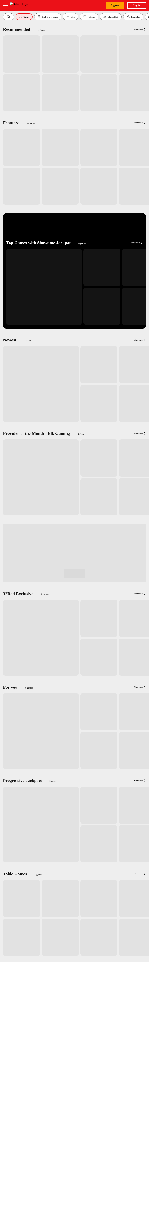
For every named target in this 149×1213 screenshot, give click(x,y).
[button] (8, 16)
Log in (136, 5)
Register (115, 5)
